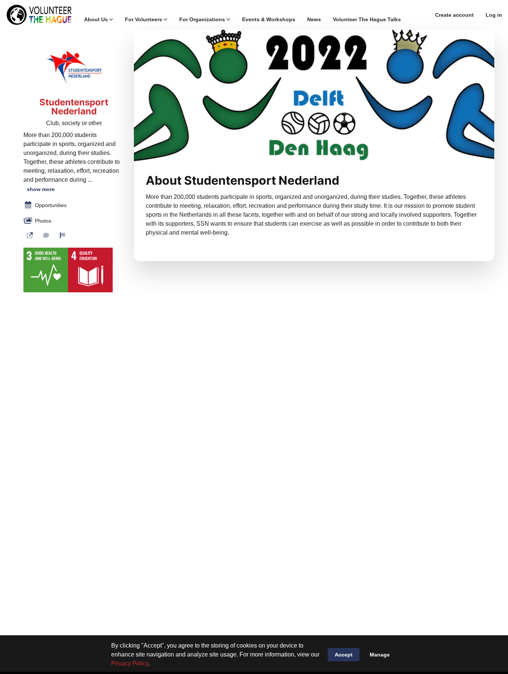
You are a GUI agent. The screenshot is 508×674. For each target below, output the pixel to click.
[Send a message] (46, 235)
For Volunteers (143, 19)
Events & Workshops (268, 19)
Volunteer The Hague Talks (367, 19)
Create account (454, 15)
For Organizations (202, 19)
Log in (494, 15)
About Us (96, 19)
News (314, 19)
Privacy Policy (129, 663)
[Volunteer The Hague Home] (39, 15)
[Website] (29, 235)
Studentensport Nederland (73, 107)
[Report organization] (62, 235)
